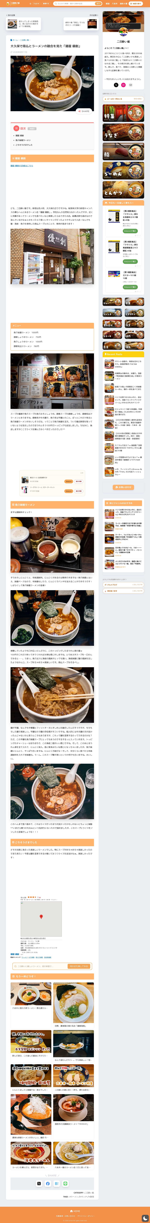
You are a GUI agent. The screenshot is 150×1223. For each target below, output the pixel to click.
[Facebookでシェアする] (48, 1183)
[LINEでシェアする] (65, 1183)
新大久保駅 (39, 957)
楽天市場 (78, 481)
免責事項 (59, 1216)
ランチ (84, 1196)
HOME (76, 1211)
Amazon (68, 481)
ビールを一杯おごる (123, 99)
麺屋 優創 (20, 135)
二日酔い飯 (89, 1193)
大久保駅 (31, 957)
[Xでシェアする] (39, 1183)
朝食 (108, 3)
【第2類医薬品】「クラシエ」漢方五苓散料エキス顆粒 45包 (130, 215)
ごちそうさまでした (24, 145)
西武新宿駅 (47, 957)
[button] (145, 1218)
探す (98, 4)
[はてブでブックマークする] (56, 1183)
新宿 (92, 1196)
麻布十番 (123, 3)
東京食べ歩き (123, 591)
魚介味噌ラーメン (23, 140)
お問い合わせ (125, 487)
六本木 (115, 3)
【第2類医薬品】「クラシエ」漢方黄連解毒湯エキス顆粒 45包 (130, 246)
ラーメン (24, 957)
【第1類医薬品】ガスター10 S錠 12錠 (130, 275)
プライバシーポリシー (86, 1216)
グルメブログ (123, 585)
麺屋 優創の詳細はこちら (22, 165)
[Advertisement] (52, 187)
